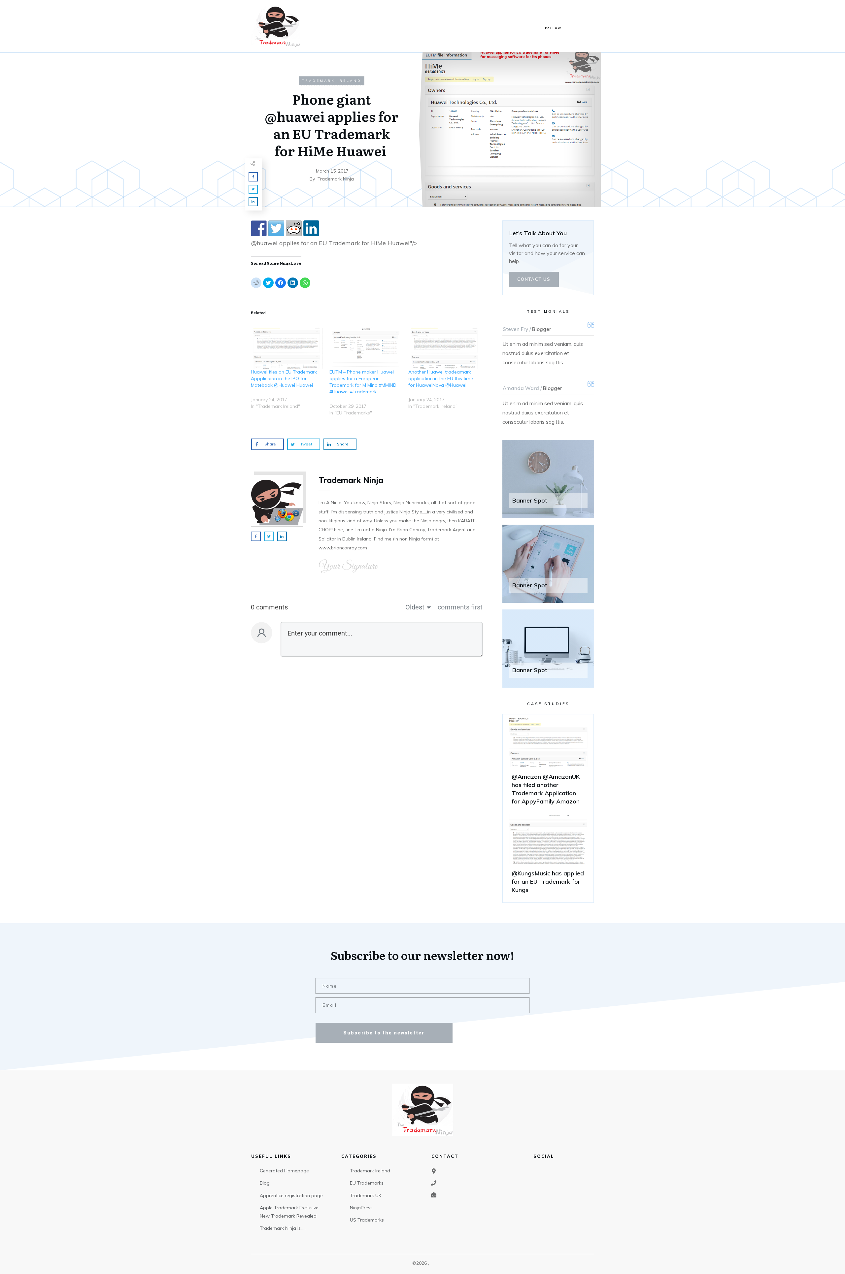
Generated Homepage (284, 1171)
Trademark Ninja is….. (283, 1228)
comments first (460, 607)
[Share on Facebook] (259, 228)
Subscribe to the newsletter (383, 1032)
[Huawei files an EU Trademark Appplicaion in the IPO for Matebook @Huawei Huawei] (287, 348)
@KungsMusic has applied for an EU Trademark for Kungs (548, 856)
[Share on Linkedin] (311, 228)
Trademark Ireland (331, 81)
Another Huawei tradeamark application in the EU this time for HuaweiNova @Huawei (440, 378)
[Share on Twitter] (276, 228)
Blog (265, 1183)
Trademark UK (365, 1195)
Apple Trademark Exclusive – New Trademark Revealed (291, 1212)
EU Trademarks (367, 1183)
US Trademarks (367, 1220)
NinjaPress (361, 1208)
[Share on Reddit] (294, 228)
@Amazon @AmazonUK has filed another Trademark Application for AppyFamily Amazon (548, 764)
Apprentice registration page (291, 1195)
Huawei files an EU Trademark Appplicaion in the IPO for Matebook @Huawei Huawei (284, 378)
